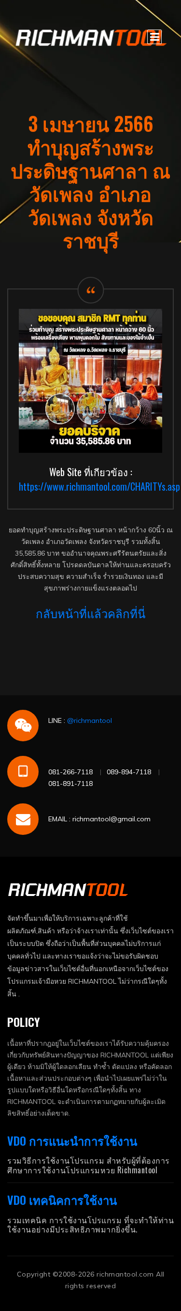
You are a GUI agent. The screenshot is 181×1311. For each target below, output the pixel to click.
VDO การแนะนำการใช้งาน (72, 1140)
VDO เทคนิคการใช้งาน (62, 1199)
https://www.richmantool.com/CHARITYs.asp (99, 486)
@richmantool (89, 720)
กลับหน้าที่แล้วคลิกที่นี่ (90, 613)
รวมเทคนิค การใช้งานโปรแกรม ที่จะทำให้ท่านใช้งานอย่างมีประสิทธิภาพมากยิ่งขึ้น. (90, 1224)
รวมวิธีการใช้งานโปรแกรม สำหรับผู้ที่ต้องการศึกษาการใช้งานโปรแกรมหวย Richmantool (88, 1164)
